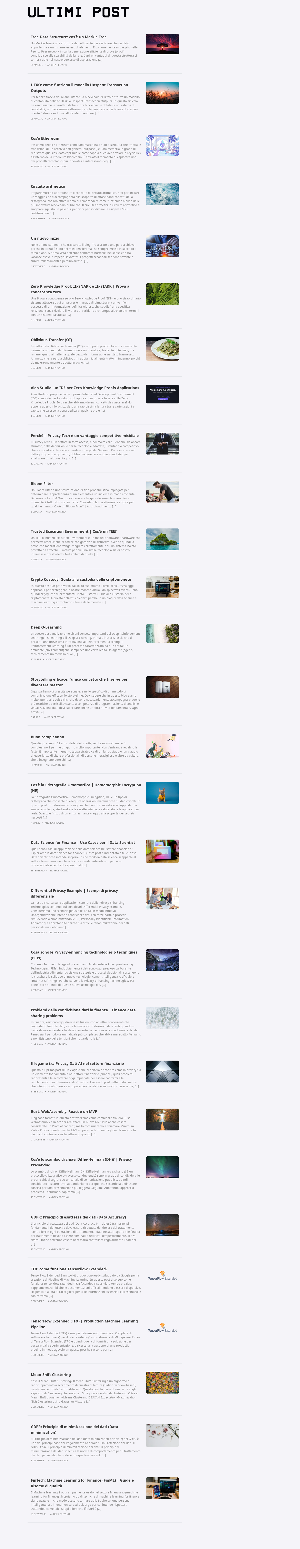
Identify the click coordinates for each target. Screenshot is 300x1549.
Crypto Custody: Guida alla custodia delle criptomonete (81, 579)
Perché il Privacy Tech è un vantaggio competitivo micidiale (85, 435)
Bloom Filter (42, 483)
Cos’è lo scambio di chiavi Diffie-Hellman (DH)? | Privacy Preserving (81, 1162)
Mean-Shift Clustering (51, 1374)
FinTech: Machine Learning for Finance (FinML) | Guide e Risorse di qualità (82, 1483)
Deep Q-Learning (46, 627)
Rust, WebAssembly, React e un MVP (64, 1111)
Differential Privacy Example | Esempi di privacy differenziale (74, 893)
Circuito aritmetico (48, 186)
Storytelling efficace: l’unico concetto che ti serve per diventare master (79, 682)
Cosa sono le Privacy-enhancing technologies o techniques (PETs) (84, 955)
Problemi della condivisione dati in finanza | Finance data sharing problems (83, 1012)
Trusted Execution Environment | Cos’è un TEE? (74, 531)
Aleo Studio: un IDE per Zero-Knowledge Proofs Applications (85, 387)
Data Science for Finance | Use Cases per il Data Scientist (83, 842)
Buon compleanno (47, 736)
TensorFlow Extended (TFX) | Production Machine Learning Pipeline (84, 1324)
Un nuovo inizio (45, 238)
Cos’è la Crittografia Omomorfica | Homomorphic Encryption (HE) (86, 787)
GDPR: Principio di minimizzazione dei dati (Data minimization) (74, 1429)
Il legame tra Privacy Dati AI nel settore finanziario (77, 1063)
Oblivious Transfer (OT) (51, 339)
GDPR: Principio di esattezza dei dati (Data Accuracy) (78, 1217)
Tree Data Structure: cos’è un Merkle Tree (69, 36)
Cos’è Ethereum (45, 138)
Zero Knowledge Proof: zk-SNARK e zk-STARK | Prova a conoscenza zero (80, 289)
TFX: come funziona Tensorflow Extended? (69, 1268)
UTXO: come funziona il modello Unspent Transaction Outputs (79, 87)
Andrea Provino (57, 64)
